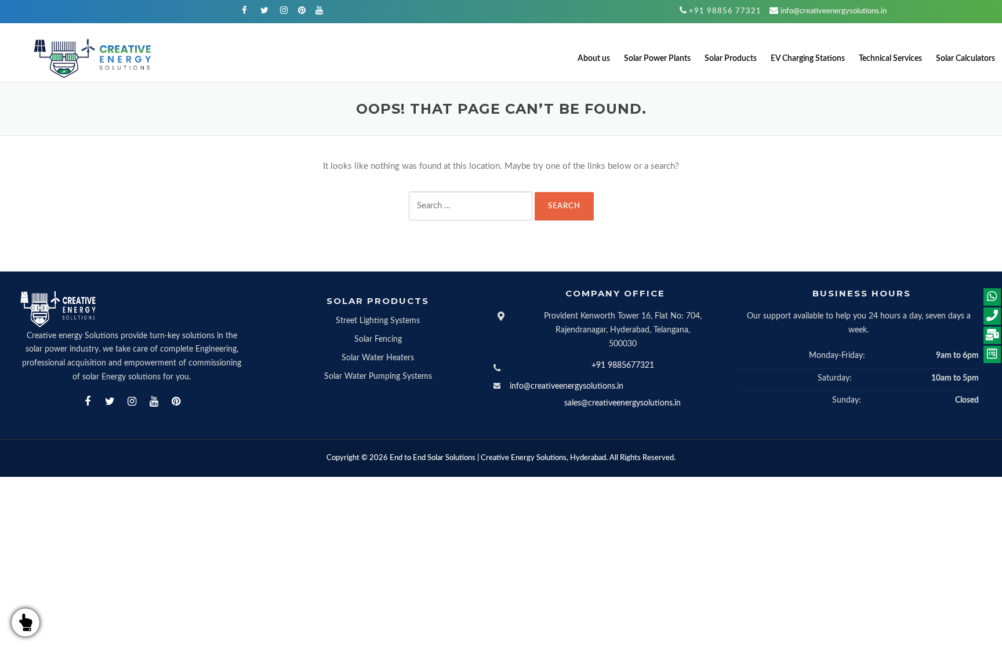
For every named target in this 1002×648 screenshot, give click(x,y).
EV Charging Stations (808, 59)
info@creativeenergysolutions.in (833, 11)
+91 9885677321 (622, 365)
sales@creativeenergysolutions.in (622, 403)
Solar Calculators (965, 59)
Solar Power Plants (657, 59)
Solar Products (731, 59)
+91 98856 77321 (725, 11)
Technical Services (890, 59)
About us (594, 59)
